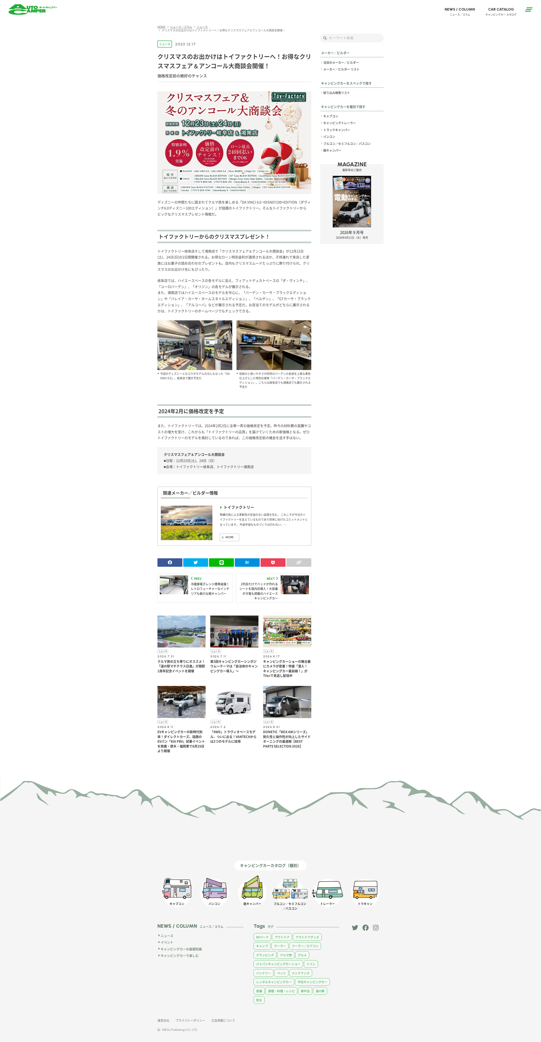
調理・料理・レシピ (281, 991)
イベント (167, 942)
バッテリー (263, 973)
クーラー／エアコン (305, 946)
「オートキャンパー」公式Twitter (355, 928)
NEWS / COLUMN (460, 11)
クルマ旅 (286, 955)
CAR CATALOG (500, 11)
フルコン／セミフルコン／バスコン (347, 143)
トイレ (311, 964)
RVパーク (262, 937)
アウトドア (282, 937)
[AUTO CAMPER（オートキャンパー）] (32, 9)
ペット (281, 973)
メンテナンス (301, 973)
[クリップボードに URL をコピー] (298, 562)
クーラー (280, 946)
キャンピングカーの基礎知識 (181, 949)
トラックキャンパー (336, 129)
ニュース (164, 44)
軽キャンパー (332, 150)
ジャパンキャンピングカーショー (278, 964)
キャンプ (262, 946)
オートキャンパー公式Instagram (376, 928)
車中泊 (305, 991)
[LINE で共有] (221, 562)
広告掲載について (223, 1020)
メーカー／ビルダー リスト (341, 69)
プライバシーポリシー (190, 1020)
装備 (259, 991)
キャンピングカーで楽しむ (180, 955)
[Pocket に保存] (273, 562)
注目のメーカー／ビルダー (341, 62)
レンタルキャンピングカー (274, 982)
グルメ (302, 955)
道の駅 (320, 991)
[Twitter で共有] (195, 562)
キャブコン (330, 116)
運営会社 (163, 1020)
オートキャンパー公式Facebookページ (365, 928)
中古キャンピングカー (312, 982)
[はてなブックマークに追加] (247, 562)
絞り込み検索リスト (336, 92)
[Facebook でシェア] (169, 562)
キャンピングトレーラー (339, 123)
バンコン (329, 136)
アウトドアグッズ (307, 937)
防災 (259, 1000)
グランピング (265, 955)
